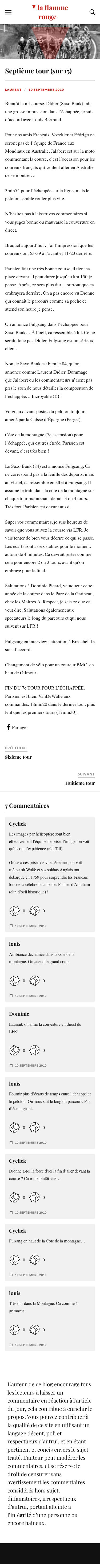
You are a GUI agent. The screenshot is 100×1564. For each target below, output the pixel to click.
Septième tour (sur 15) (38, 70)
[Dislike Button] (34, 910)
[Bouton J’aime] (15, 910)
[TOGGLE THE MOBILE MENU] (8, 12)
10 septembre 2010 (46, 90)
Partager (20, 727)
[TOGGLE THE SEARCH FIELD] (92, 12)
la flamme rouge (52, 12)
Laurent (13, 90)
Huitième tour (80, 783)
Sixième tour (18, 757)
